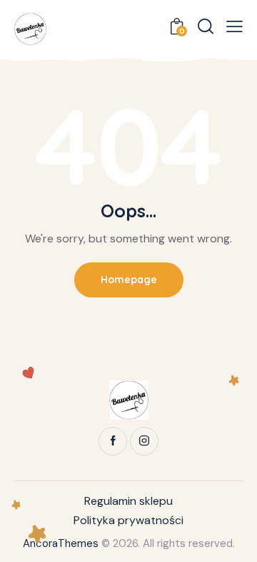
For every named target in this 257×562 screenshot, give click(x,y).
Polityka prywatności (128, 520)
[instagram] (144, 441)
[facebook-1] (113, 441)
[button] (234, 26)
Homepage (129, 279)
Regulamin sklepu (128, 500)
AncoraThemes (61, 543)
